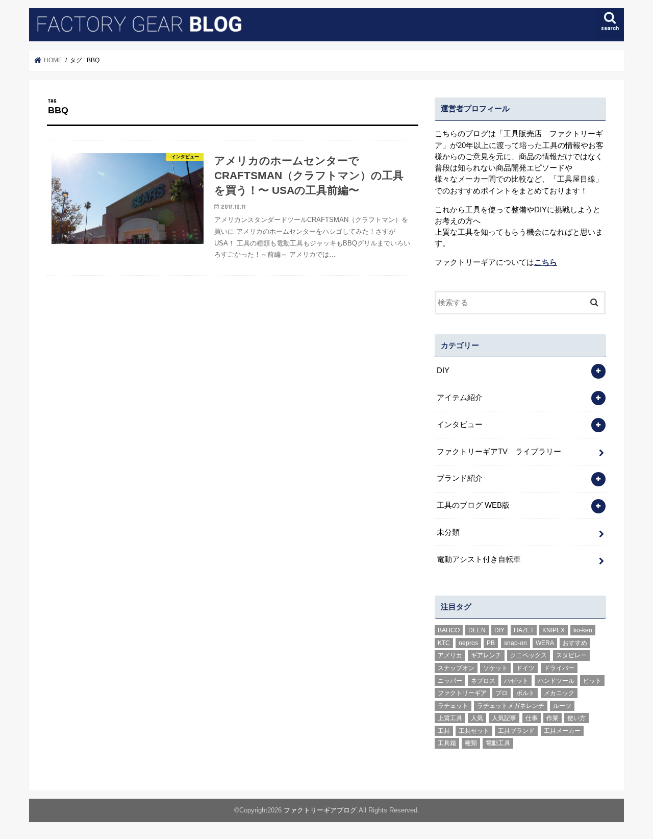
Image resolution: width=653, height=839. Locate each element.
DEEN (477, 630)
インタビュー (460, 425)
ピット (592, 680)
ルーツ (562, 705)
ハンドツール (556, 680)
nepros (468, 643)
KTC (444, 643)
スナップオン (456, 668)
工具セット (474, 730)
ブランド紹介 (460, 478)
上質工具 (450, 718)
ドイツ (525, 668)
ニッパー (450, 680)
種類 (471, 743)
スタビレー (571, 655)
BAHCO (449, 630)
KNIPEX (553, 630)
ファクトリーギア (462, 693)
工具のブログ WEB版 (473, 505)
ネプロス (483, 680)
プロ (501, 693)
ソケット (495, 668)
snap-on (515, 643)
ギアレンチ (486, 655)
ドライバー (559, 668)
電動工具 (498, 743)
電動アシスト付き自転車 (479, 559)
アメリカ (450, 655)
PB (491, 643)
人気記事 (504, 718)
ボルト (525, 693)
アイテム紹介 (460, 397)
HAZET (524, 630)
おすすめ (575, 643)
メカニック (559, 693)
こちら (545, 262)
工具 (444, 730)
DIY (443, 370)
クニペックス (528, 655)
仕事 (531, 718)
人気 (477, 718)
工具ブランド (516, 730)
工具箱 (447, 743)
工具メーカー (562, 730)
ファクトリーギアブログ (320, 810)
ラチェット (453, 705)
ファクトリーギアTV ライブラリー (499, 452)
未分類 (448, 532)
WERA (545, 643)
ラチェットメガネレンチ (510, 705)
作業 (552, 718)
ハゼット (516, 680)
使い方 (576, 718)
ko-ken (582, 630)
